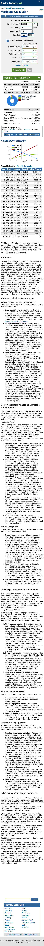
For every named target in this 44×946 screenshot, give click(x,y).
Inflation (24, 918)
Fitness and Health (20, 934)
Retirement (25, 913)
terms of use (19, 940)
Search (35, 899)
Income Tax (9, 922)
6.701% (12, 129)
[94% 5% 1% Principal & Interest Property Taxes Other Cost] (22, 107)
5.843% (27, 129)
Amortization (9, 915)
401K (23, 925)
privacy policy (31, 940)
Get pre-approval (31, 134)
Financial (10, 934)
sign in (40, 1)
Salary (7, 925)
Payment (8, 913)
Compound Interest (28, 922)
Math (30, 934)
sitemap (11, 940)
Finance (7, 920)
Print (41, 10)
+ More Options (22, 65)
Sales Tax (25, 927)
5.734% (5, 131)
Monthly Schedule (24, 166)
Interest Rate (9, 927)
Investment (25, 915)
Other (35, 934)
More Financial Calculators (10, 930)
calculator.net (24, 942)
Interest (24, 910)
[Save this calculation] (39, 77)
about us (3, 940)
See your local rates (13, 134)
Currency (8, 918)
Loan (23, 908)
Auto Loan (8, 910)
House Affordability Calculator (16, 321)
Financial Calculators (14, 905)
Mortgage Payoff (27, 920)
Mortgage (8, 908)
